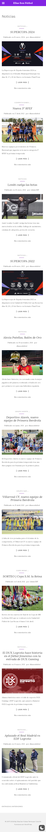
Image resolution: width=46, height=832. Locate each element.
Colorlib (38, 821)
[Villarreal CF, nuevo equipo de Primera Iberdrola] (22, 521)
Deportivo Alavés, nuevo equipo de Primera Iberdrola (22, 418)
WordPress (28, 824)
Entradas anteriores (12, 806)
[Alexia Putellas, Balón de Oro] (22, 362)
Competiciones (21, 102)
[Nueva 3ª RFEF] (22, 130)
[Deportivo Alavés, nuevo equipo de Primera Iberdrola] (22, 442)
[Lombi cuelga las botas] (22, 206)
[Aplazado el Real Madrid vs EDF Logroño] (22, 760)
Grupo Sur (21, 491)
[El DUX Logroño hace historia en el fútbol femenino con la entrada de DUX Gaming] (22, 681)
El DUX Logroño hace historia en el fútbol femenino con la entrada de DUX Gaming (22, 656)
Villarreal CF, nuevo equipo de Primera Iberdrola (22, 498)
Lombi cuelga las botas (22, 185)
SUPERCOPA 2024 (22, 32)
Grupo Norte (21, 411)
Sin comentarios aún (22, 88)
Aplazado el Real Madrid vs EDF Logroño (22, 737)
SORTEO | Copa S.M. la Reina (22, 576)
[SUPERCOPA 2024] (22, 53)
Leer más (22, 82)
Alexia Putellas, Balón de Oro (22, 337)
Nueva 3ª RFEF (22, 108)
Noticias (22, 26)
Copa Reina (21, 570)
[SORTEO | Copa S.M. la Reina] (22, 598)
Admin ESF (35, 190)
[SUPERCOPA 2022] (22, 282)
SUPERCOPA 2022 (22, 261)
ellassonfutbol (35, 37)
